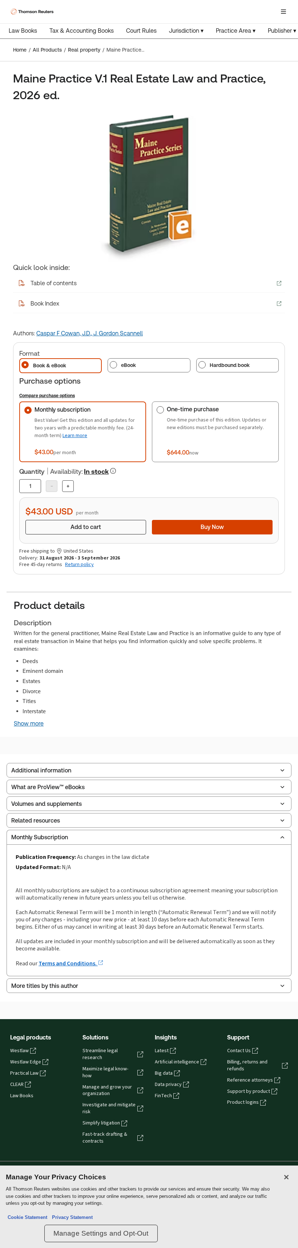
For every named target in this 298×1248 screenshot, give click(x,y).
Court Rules (141, 30)
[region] (149, 1207)
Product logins (243, 1102)
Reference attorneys (250, 1080)
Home (20, 50)
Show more (29, 723)
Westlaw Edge (25, 1062)
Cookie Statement (27, 1217)
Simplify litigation (101, 1123)
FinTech (163, 1095)
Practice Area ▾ (235, 30)
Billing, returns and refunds (247, 1065)
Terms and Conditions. (68, 963)
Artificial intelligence (177, 1062)
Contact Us (239, 1050)
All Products (47, 50)
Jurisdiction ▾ (186, 30)
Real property (84, 50)
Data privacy (168, 1084)
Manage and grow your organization (107, 1090)
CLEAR (17, 1084)
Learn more (75, 435)
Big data (164, 1073)
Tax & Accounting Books (81, 30)
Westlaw (19, 1050)
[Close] (286, 1177)
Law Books (23, 30)
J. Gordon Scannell (118, 333)
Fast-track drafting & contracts (104, 1137)
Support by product (248, 1091)
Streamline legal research (100, 1054)
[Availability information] (113, 471)
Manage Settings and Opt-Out (101, 1233)
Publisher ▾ (282, 30)
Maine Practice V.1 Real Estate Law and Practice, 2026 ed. (125, 50)
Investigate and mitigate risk (109, 1108)
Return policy (79, 564)
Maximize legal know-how (105, 1072)
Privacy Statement (71, 1217)
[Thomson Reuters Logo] (33, 11)
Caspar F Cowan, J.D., (64, 333)
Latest (162, 1050)
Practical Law (24, 1073)
